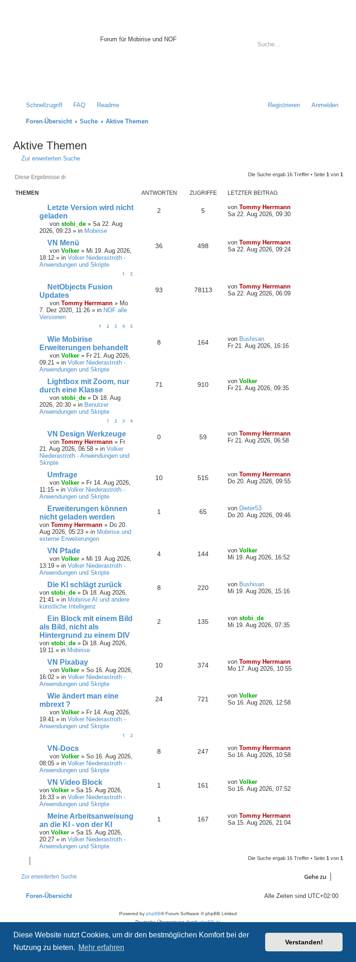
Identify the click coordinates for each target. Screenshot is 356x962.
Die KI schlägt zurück (84, 585)
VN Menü (63, 243)
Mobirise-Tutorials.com (161, 28)
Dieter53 (250, 508)
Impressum (115, 78)
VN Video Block (74, 782)
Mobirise (95, 230)
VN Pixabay (67, 662)
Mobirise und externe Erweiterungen (85, 535)
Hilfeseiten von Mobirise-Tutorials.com (155, 61)
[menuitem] (75, 105)
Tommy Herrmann (265, 207)
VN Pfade (63, 551)
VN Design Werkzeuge (86, 434)
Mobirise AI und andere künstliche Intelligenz (84, 603)
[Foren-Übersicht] (57, 52)
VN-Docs (63, 748)
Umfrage (62, 475)
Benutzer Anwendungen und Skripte (74, 408)
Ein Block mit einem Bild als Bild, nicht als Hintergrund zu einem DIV (86, 627)
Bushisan (251, 338)
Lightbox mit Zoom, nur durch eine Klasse (84, 386)
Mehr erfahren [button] (101, 947)
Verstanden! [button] (304, 942)
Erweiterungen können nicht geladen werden (83, 513)
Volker (70, 250)
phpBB (153, 913)
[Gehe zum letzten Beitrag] (295, 207)
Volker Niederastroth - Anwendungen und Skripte (82, 261)
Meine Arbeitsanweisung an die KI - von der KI (86, 820)
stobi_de (73, 223)
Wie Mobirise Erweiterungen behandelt (83, 343)
